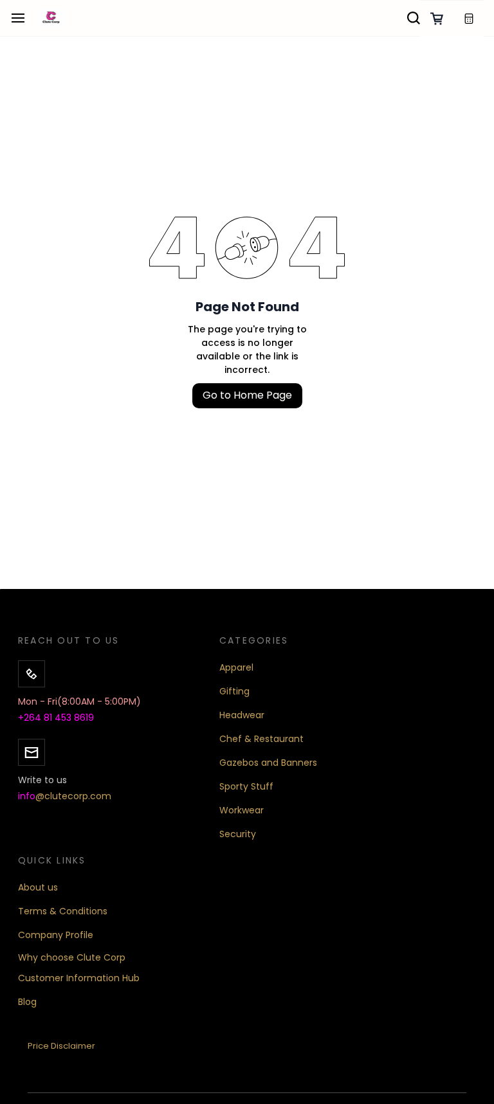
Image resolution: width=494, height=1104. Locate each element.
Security (237, 834)
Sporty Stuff (246, 786)
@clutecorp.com (73, 796)
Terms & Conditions (62, 911)
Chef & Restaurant (261, 738)
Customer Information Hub (79, 978)
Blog (27, 1001)
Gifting (234, 691)
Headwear (241, 715)
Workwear (241, 810)
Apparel (236, 667)
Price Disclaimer (61, 1046)
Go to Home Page (247, 395)
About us (38, 887)
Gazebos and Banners (268, 762)
